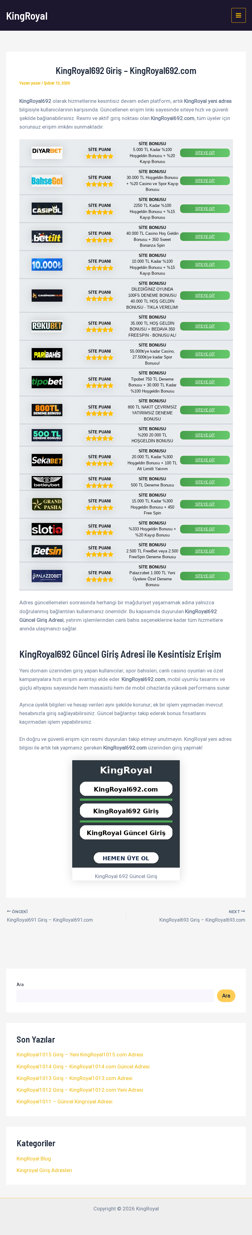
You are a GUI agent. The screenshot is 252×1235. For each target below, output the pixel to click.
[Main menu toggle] (238, 15)
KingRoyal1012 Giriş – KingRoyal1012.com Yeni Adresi (80, 1090)
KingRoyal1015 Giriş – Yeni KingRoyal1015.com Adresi (80, 1054)
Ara (20, 984)
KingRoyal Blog (34, 1159)
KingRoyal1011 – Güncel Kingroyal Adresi (64, 1101)
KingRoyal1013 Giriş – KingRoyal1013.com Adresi (74, 1078)
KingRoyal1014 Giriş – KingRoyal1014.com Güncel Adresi (83, 1066)
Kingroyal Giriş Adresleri (44, 1170)
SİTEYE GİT (205, 153)
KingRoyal (27, 15)
